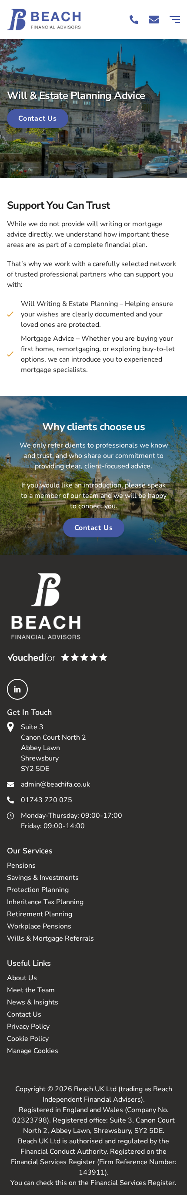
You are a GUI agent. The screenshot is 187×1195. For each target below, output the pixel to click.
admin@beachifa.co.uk (55, 784)
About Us (22, 978)
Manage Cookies (32, 1051)
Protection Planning (38, 890)
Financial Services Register (132, 1183)
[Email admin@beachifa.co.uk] (154, 19)
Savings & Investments (43, 877)
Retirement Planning (39, 914)
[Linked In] (17, 689)
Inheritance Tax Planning (45, 902)
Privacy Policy (28, 1026)
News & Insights (32, 1002)
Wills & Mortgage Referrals (50, 938)
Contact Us (37, 118)
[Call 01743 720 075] (134, 19)
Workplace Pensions (39, 926)
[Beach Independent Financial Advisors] (50, 19)
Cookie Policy (28, 1039)
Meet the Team (31, 990)
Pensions (21, 865)
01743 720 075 (46, 800)
